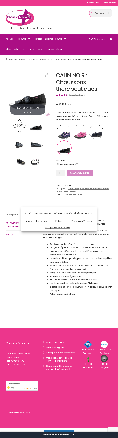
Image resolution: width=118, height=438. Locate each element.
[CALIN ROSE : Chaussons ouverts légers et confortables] (80, 132)
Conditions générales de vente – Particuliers (59, 359)
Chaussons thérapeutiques (52, 59)
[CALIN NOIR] (35, 125)
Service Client (93, 2)
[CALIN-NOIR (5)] (19, 142)
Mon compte (110, 2)
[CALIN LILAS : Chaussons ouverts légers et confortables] (64, 132)
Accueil (9, 38)
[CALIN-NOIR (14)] (35, 159)
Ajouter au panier (80, 172)
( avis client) (77, 95)
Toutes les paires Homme (48, 38)
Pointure (60, 160)
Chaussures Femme (27, 59)
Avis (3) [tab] (10, 234)
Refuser (59, 221)
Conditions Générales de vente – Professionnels (59, 367)
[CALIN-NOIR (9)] (19, 159)
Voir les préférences (81, 221)
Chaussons (73, 188)
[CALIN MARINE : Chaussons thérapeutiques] (96, 132)
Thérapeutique (74, 194)
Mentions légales (55, 347)
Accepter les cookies (37, 221)
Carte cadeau (54, 49)
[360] (19, 126)
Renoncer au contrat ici (56, 434)
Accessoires (35, 49)
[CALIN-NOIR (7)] (35, 142)
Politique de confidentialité (57, 227)
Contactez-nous (55, 342)
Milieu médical (13, 49)
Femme (22, 38)
